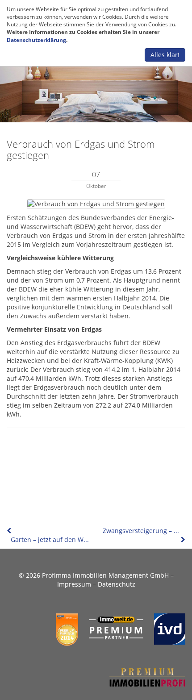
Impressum (74, 584)
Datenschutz (116, 584)
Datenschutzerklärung (36, 40)
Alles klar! (164, 54)
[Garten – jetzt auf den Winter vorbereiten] (10, 530)
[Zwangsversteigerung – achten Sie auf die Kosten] (182, 539)
